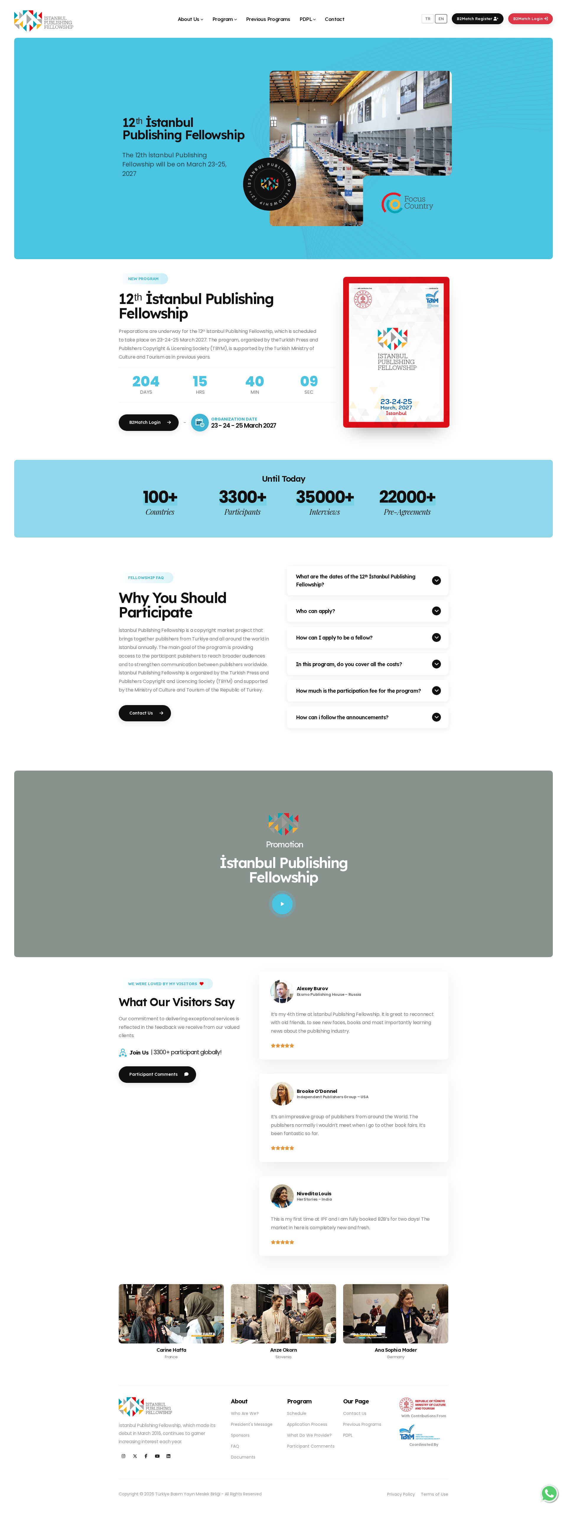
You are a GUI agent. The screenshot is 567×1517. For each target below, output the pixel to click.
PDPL (305, 19)
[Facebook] (146, 1456)
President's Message (252, 1424)
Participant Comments (311, 1446)
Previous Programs (268, 19)
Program (222, 19)
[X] (135, 1456)
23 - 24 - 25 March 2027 (243, 425)
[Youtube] (157, 1456)
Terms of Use (434, 1494)
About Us (188, 19)
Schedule (296, 1413)
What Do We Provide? (309, 1435)
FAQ (235, 1446)
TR (428, 18)
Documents (243, 1457)
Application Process (307, 1424)
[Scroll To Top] (556, 1510)
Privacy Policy (401, 1494)
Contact (334, 19)
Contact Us (354, 1413)
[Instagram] (123, 1456)
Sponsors (240, 1435)
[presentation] (31, 148)
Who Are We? (245, 1413)
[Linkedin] (168, 1456)
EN (441, 18)
